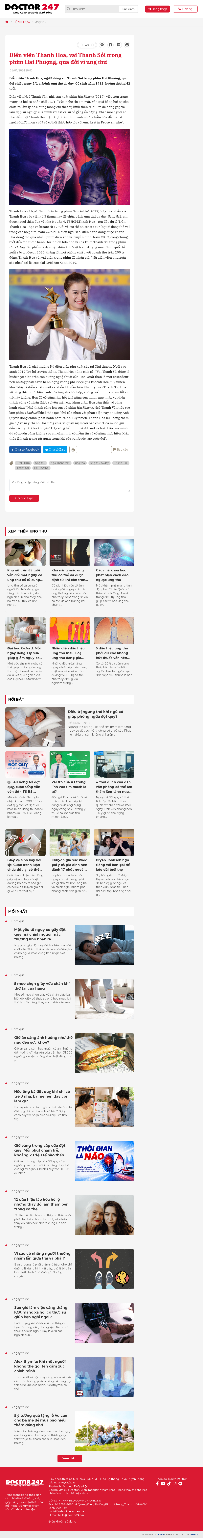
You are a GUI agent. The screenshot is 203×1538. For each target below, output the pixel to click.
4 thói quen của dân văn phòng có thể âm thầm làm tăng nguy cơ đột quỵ (114, 787)
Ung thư (40, 22)
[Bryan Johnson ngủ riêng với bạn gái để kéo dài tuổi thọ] (114, 842)
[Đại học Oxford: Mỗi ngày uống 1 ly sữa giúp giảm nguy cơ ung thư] (25, 630)
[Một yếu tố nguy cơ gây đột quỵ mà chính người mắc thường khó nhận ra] (104, 945)
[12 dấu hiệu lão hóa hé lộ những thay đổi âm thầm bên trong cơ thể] (104, 1215)
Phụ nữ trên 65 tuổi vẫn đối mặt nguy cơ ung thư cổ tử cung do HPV (24, 575)
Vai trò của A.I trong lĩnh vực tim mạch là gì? (69, 787)
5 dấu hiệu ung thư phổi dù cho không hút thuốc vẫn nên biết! (112, 653)
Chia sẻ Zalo (57, 449)
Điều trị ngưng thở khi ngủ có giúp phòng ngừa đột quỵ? (95, 714)
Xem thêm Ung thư (27, 531)
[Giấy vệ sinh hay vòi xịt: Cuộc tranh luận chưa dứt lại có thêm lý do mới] (25, 842)
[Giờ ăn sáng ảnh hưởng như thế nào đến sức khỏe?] (104, 1053)
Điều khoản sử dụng (62, 1521)
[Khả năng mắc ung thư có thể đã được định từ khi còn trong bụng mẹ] (70, 552)
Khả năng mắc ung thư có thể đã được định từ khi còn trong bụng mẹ (70, 575)
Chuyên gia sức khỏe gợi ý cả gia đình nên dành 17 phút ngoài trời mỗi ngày (69, 865)
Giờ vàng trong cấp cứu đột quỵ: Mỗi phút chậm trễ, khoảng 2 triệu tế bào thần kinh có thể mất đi (39, 1150)
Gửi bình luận (24, 498)
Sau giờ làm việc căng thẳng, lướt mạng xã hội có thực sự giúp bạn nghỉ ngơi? (41, 1312)
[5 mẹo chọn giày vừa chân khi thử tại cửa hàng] (104, 999)
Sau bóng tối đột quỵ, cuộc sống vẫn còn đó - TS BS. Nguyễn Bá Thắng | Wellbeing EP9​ (23, 787)
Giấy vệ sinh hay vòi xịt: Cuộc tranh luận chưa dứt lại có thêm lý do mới (25, 865)
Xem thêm (69, 1458)
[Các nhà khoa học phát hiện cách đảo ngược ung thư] (114, 552)
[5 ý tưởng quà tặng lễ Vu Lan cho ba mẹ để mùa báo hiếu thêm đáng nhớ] (104, 1431)
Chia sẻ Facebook (27, 449)
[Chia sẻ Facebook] (110, 45)
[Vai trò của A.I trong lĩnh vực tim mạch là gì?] (70, 764)
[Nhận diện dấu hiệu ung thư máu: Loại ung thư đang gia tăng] (70, 630)
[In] (73, 449)
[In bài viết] (127, 45)
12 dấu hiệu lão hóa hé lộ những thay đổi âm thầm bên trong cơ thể (41, 1204)
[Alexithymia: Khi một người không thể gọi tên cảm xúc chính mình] (104, 1377)
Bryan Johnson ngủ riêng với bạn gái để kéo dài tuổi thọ (113, 865)
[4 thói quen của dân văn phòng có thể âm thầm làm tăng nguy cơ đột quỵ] (114, 764)
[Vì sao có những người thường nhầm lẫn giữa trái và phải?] (104, 1269)
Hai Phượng (41, 467)
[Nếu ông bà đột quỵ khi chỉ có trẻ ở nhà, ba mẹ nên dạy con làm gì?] (104, 1107)
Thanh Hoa (120, 462)
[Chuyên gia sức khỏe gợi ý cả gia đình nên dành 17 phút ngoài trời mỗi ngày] (70, 842)
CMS (164, 1534)
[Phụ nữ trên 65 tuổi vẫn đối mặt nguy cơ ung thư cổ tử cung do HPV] (25, 552)
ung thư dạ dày (99, 462)
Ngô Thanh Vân (60, 462)
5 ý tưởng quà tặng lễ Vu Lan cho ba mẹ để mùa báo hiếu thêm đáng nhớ (40, 1420)
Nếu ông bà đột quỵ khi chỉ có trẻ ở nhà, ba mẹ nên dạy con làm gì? (42, 1096)
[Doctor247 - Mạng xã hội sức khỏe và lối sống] (32, 9)
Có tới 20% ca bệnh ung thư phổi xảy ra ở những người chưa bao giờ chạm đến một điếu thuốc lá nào (114, 669)
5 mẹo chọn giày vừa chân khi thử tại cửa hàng (42, 986)
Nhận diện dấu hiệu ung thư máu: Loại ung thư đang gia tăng (68, 653)
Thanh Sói (23, 467)
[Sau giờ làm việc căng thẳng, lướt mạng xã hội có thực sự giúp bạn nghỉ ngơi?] (104, 1323)
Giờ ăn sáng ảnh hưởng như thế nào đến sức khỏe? (43, 1040)
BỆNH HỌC (21, 22)
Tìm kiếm (128, 9)
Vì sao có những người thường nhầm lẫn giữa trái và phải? (42, 1256)
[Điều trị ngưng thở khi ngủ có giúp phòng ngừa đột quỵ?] (35, 727)
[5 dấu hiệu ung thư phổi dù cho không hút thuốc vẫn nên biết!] (114, 630)
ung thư (80, 462)
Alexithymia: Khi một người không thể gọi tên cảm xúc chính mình (40, 1366)
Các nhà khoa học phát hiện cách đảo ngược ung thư (112, 575)
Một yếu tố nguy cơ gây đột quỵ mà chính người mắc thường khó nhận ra (40, 934)
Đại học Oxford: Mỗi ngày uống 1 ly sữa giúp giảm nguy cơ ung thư (24, 653)
